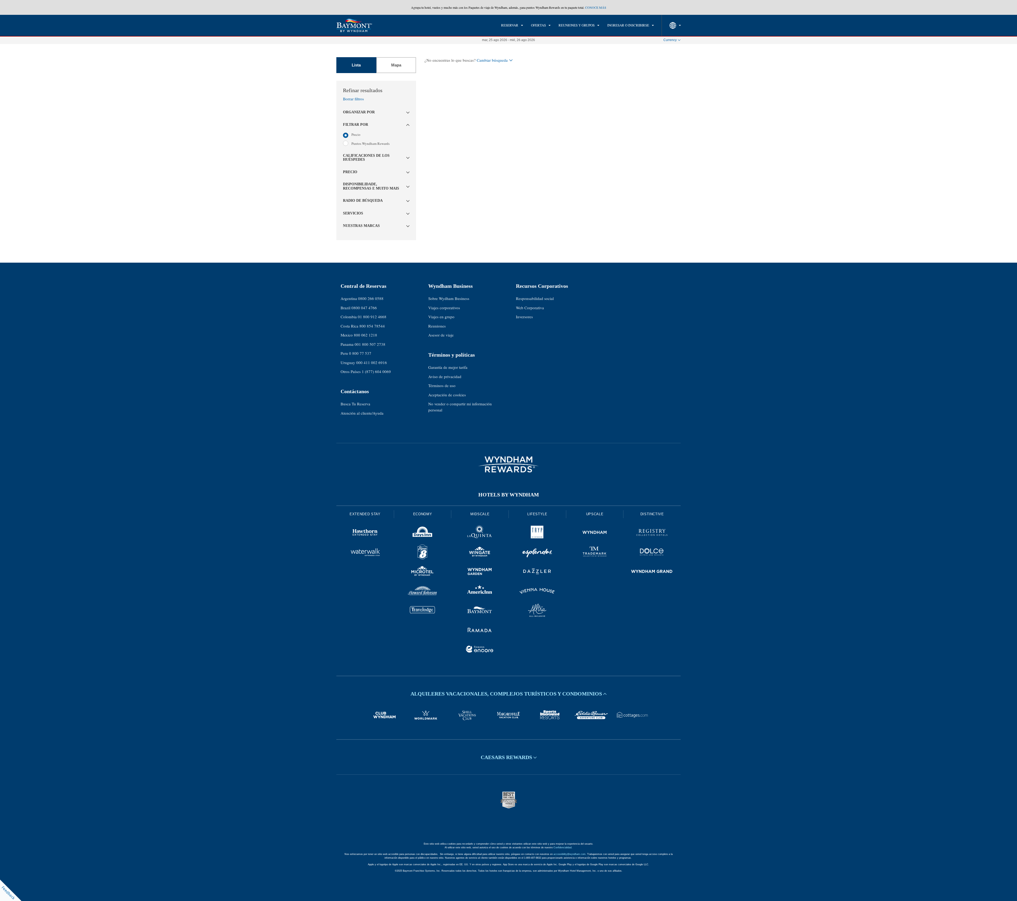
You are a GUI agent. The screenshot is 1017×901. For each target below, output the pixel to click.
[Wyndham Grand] (652, 572)
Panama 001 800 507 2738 (363, 344)
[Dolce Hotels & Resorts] (652, 553)
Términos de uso (442, 385)
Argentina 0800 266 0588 (362, 298)
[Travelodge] (422, 611)
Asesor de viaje (441, 335)
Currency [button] (670, 40)
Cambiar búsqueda (492, 60)
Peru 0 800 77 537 (356, 353)
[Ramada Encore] (480, 650)
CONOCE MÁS (595, 7)
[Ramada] (480, 630)
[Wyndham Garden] (480, 572)
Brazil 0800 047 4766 (359, 307)
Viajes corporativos (444, 307)
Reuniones (437, 326)
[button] (376, 112)
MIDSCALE (479, 514)
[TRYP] (537, 533)
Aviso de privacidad (444, 376)
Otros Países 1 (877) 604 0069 (366, 371)
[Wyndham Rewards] (508, 464)
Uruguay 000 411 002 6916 (364, 362)
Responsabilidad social (535, 298)
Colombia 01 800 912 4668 (363, 316)
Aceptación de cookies (447, 394)
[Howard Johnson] (422, 591)
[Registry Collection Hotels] (652, 533)
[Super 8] (422, 553)
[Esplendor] (537, 553)
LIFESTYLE (537, 514)
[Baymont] (480, 611)
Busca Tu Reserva (355, 403)
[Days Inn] (422, 533)
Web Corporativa (530, 307)
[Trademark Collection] (594, 553)
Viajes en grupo (441, 316)
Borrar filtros (353, 98)
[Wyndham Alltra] (537, 611)
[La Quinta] (480, 533)
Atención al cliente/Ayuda (362, 413)
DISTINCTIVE (652, 514)
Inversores (524, 316)
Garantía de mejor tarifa (447, 367)
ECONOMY (422, 514)
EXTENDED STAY (365, 514)
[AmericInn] (480, 591)
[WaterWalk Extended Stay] (365, 553)
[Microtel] (422, 572)
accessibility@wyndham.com (570, 854)
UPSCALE (595, 514)
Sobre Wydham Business (448, 298)
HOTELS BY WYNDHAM (508, 494)
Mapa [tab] (396, 65)
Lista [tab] (356, 65)
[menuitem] (512, 25)
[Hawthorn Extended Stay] (365, 533)
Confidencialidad (563, 847)
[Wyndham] (594, 533)
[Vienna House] (537, 591)
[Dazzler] (537, 572)
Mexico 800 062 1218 (359, 335)
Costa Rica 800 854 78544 (363, 326)
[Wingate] (480, 553)
